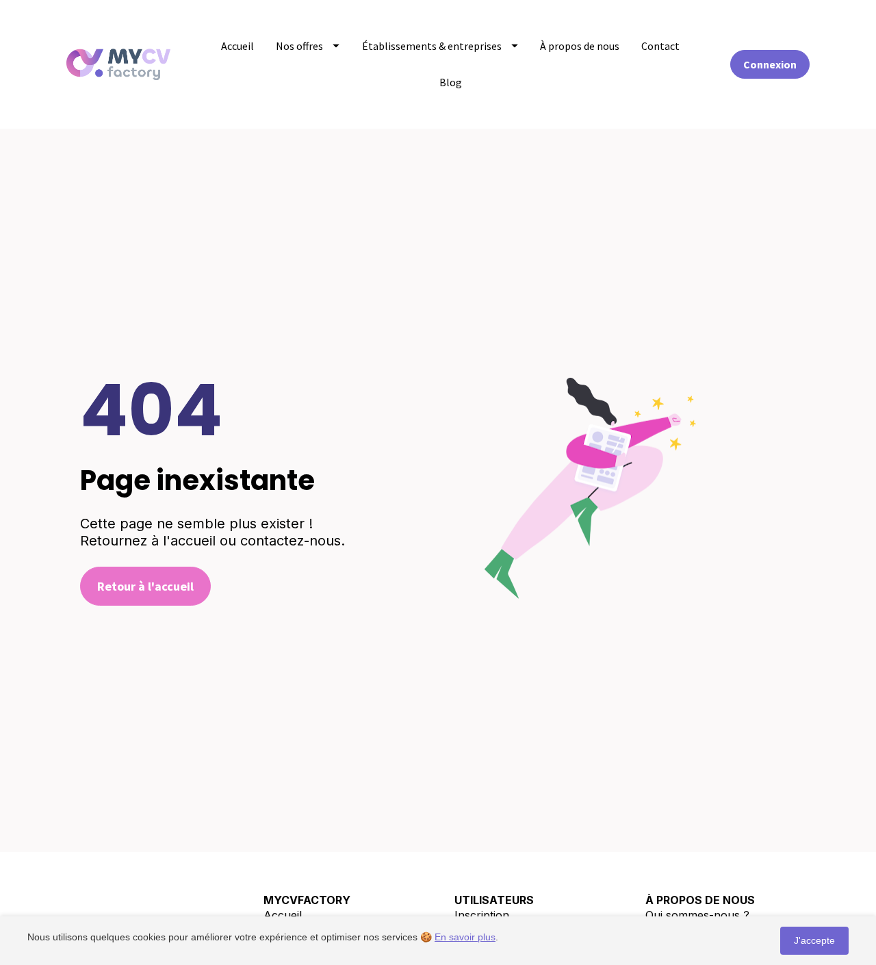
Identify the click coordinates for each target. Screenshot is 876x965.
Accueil (237, 46)
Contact (660, 46)
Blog (450, 82)
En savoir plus (465, 936)
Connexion (770, 64)
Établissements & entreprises (432, 46)
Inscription (481, 915)
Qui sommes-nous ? (697, 915)
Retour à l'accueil (145, 586)
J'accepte (814, 940)
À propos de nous (579, 46)
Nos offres (299, 46)
